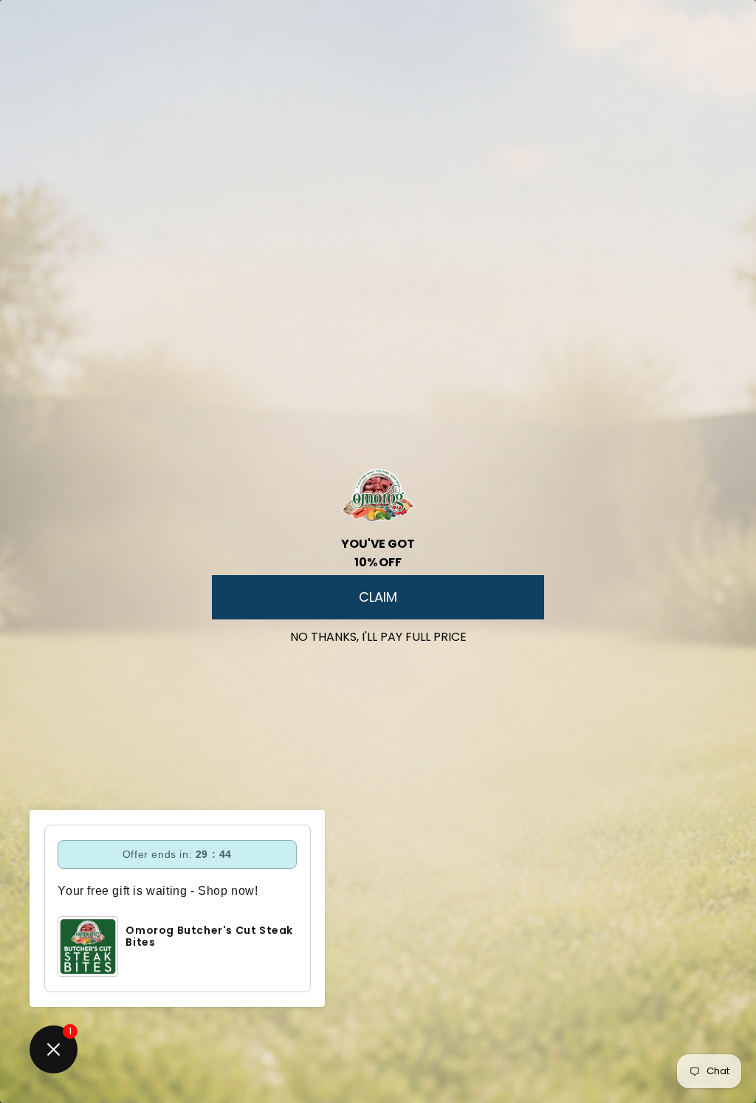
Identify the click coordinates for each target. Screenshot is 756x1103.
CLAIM (378, 597)
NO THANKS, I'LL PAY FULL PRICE (378, 633)
